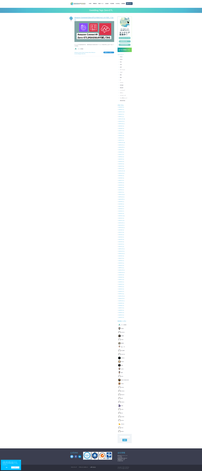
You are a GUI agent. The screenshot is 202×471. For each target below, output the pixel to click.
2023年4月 (120, 187)
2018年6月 (120, 310)
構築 (121, 77)
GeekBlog (118, 3)
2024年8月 (120, 152)
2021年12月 (120, 222)
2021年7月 (120, 232)
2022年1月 (120, 220)
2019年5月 (120, 284)
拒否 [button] (6, 467)
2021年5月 (120, 237)
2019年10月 (120, 272)
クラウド (121, 82)
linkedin (79, 456)
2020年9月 (120, 255)
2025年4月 (120, 135)
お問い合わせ (129, 3)
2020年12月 (120, 248)
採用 (121, 67)
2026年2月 (120, 114)
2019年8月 (120, 277)
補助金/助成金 (122, 100)
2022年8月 (120, 204)
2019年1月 (120, 293)
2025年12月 (120, 118)
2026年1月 (120, 116)
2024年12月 (120, 142)
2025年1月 (120, 140)
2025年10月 (120, 123)
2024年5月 (120, 159)
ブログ (121, 72)
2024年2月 (120, 166)
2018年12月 (120, 296)
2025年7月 (120, 130)
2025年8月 (120, 128)
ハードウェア (122, 90)
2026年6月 (120, 107)
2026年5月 (120, 109)
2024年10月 (120, 147)
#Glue (90, 52)
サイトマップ (74, 467)
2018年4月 (120, 315)
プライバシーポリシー (83, 467)
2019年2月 (120, 291)
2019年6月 (120, 281)
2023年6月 (120, 182)
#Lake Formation (85, 52)
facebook (75, 456)
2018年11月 (120, 298)
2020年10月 (120, 253)
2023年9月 (120, 175)
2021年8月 (120, 229)
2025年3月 (120, 137)
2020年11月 (120, 251)
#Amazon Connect (78, 52)
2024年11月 (120, 144)
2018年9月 (120, 303)
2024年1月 (120, 168)
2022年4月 (120, 213)
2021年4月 (120, 239)
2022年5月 (120, 211)
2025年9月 (120, 126)
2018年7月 (120, 307)
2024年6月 (120, 156)
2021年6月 (120, 234)
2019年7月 (120, 279)
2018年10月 (120, 300)
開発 (121, 74)
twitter (71, 456)
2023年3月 (120, 189)
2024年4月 (120, 161)
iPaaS (121, 56)
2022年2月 (120, 218)
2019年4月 (120, 286)
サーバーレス (122, 69)
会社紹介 (107, 3)
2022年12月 (120, 194)
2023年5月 (120, 185)
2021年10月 (120, 227)
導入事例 (112, 3)
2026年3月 (120, 111)
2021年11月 (120, 225)
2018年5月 (120, 312)
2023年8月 (120, 178)
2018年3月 (120, 317)
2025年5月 (120, 133)
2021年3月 (120, 241)
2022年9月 (120, 201)
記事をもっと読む (108, 52)
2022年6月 (120, 208)
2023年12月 (120, 170)
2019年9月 (120, 274)
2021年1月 (120, 246)
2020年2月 (120, 265)
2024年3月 (120, 163)
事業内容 (95, 3)
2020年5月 (120, 260)
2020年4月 (120, 263)
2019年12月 (120, 270)
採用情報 (123, 3)
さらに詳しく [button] (5, 464)
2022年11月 (120, 196)
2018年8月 (120, 305)
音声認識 (121, 85)
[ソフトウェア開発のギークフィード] (77, 1)
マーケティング (123, 95)
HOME (90, 3)
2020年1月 (120, 267)
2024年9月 (120, 149)
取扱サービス (100, 3)
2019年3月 (120, 289)
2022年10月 (120, 199)
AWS (121, 64)
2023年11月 (120, 173)
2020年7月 (120, 258)
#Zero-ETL (83, 53)
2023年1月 (120, 192)
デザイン (121, 92)
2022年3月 (120, 215)
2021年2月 (120, 244)
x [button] (20, 460)
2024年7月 (120, 154)
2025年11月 (120, 121)
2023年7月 (120, 180)
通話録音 (121, 87)
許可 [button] (15, 467)
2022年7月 (120, 206)
